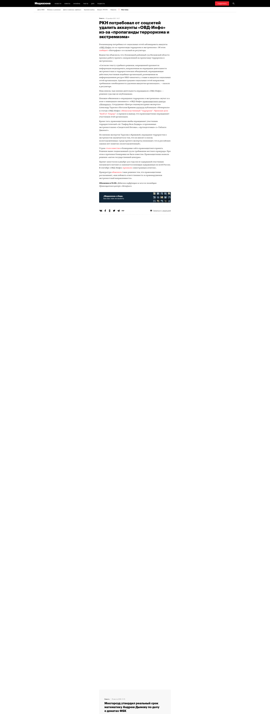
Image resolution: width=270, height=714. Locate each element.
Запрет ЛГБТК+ (102, 9)
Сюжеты (67, 3)
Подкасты (101, 3)
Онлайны (76, 3)
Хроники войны (89, 9)
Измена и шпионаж (54, 9)
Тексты (85, 3)
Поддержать (222, 3)
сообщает (103, 50)
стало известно (113, 148)
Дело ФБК (41, 9)
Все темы (124, 10)
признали (127, 168)
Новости (58, 3)
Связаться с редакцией (162, 210)
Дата (92, 3)
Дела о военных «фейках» (72, 9)
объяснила (117, 172)
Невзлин (113, 9)
